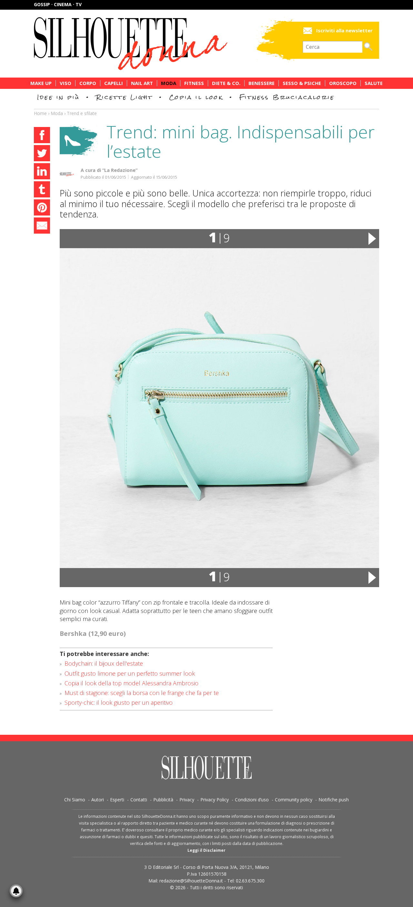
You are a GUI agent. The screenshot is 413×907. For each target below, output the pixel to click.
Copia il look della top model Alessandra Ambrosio (131, 683)
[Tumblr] (42, 190)
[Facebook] (42, 136)
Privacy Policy (214, 799)
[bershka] (219, 408)
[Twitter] (42, 154)
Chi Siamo (74, 799)
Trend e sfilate (82, 113)
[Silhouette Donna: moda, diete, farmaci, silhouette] (158, 43)
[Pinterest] (42, 208)
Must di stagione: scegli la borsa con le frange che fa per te (142, 693)
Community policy (293, 799)
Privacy (186, 799)
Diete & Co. (226, 83)
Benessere (261, 83)
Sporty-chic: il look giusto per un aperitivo (119, 702)
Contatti (138, 799)
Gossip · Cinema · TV (58, 4)
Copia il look (196, 97)
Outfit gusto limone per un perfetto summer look (130, 673)
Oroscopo (343, 83)
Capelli (113, 83)
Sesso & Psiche (302, 83)
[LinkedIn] (42, 172)
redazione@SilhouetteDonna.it (191, 881)
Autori (97, 799)
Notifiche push (333, 799)
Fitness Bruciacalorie (287, 97)
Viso (65, 83)
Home (40, 113)
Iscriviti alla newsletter (344, 30)
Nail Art (142, 83)
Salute (374, 83)
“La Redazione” (119, 170)
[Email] (42, 226)
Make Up (41, 83)
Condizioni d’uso (252, 799)
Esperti (117, 799)
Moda (168, 83)
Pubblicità (163, 799)
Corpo (87, 83)
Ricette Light (124, 97)
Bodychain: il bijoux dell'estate (104, 663)
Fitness (194, 83)
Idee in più (58, 97)
